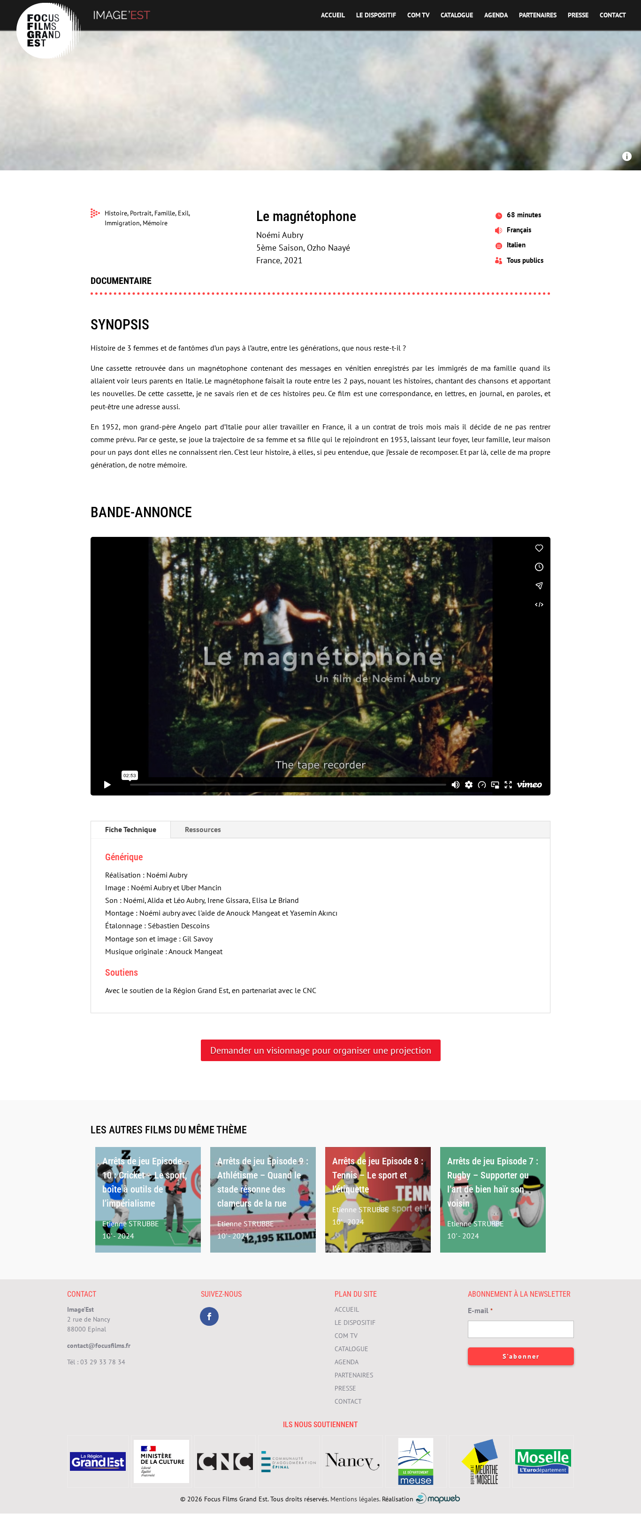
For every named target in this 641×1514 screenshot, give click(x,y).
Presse (578, 15)
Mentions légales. (355, 1499)
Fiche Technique (130, 829)
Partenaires (538, 15)
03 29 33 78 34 (102, 1362)
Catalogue (457, 15)
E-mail (480, 1310)
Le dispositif (376, 15)
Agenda (496, 15)
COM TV (418, 15)
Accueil (333, 15)
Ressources (203, 829)
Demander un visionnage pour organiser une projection (320, 1050)
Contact (613, 15)
